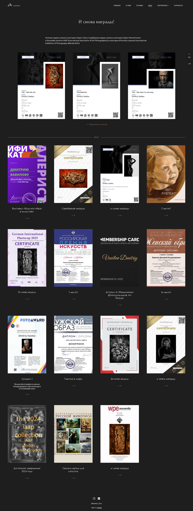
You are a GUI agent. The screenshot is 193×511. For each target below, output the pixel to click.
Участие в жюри (73, 378)
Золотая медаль (120, 378)
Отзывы (139, 5)
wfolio (99, 508)
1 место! (73, 292)
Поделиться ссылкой (98, 124)
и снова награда (120, 468)
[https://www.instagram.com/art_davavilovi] (94, 498)
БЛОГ (150, 5)
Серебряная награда (73, 208)
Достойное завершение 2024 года (27, 470)
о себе (128, 5)
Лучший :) (27, 378)
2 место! (166, 208)
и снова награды (119, 208)
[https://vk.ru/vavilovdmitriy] (99, 498)
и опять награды (166, 378)
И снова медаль (27, 292)
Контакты (178, 5)
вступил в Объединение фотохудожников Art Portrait (119, 295)
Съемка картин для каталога (73, 470)
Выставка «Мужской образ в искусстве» (27, 210)
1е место (166, 292)
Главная (117, 5)
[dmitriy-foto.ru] (14, 5)
